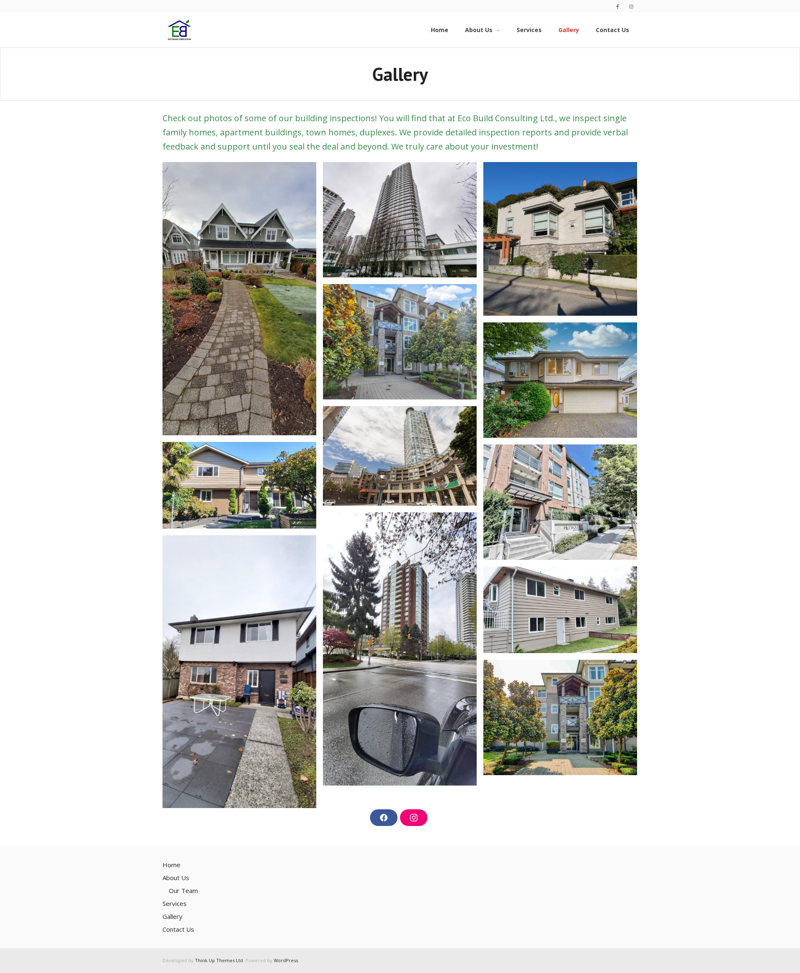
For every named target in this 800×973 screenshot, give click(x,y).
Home (171, 865)
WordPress (286, 960)
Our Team (183, 890)
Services (174, 903)
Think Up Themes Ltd (219, 960)
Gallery (172, 916)
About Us (175, 877)
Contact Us (178, 929)
